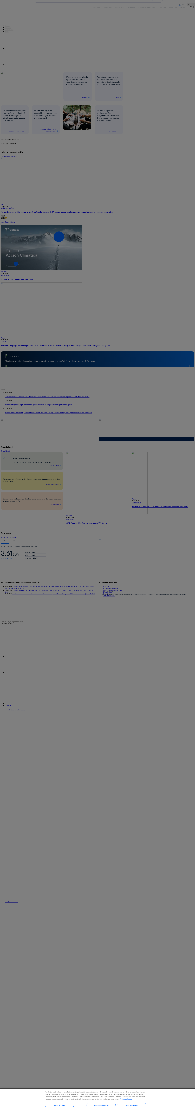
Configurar (59, 1105)
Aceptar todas (131, 1105)
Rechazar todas (101, 1105)
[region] (97, 1099)
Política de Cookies (126, 1099)
